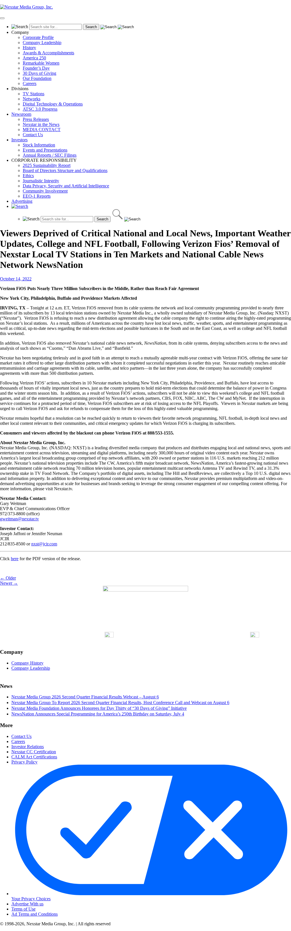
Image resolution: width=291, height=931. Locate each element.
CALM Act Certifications (34, 756)
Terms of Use (23, 909)
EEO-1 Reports (37, 196)
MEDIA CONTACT (42, 129)
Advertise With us (27, 903)
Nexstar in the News (41, 124)
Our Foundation (37, 78)
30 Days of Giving (39, 73)
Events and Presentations (45, 150)
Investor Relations (27, 746)
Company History (27, 663)
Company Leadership (42, 42)
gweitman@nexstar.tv (19, 518)
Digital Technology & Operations (53, 104)
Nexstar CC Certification (33, 751)
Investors (19, 139)
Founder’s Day (36, 68)
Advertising (21, 201)
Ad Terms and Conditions (34, 914)
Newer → (9, 583)
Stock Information (39, 144)
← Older (8, 578)
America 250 (34, 57)
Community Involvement (45, 191)
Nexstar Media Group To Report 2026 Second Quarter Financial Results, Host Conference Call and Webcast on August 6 (120, 702)
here (14, 558)
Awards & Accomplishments (48, 52)
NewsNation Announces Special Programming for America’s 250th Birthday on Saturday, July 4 (97, 713)
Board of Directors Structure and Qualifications (65, 170)
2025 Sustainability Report (46, 165)
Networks (31, 98)
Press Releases (36, 119)
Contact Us (33, 134)
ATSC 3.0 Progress (40, 109)
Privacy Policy (24, 762)
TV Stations (33, 93)
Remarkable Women (41, 63)
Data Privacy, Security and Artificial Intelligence (66, 185)
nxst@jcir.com (44, 543)
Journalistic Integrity (41, 180)
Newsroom (21, 114)
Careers (29, 83)
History (29, 47)
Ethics (28, 175)
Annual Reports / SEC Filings (49, 155)
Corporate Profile (38, 37)
